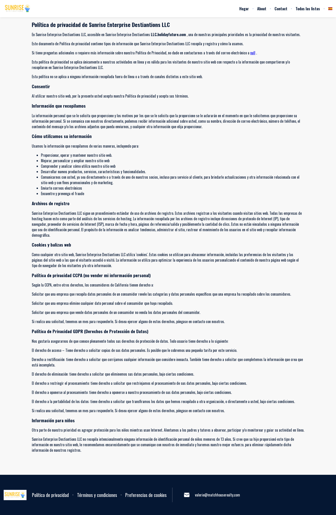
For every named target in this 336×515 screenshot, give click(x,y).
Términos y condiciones (97, 495)
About (261, 8)
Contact (281, 8)
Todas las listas (308, 8)
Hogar (244, 8)
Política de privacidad (50, 495)
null (252, 53)
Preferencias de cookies (146, 495)
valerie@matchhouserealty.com (217, 495)
